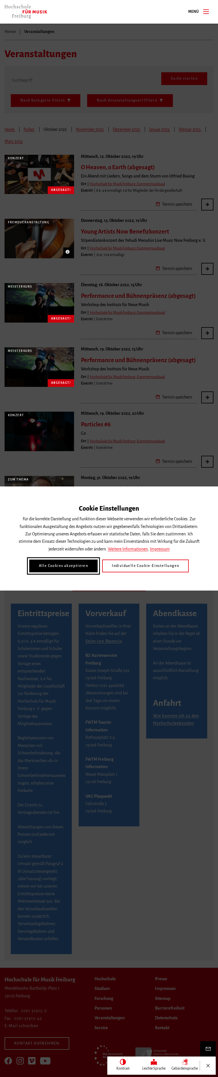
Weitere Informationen (128, 549)
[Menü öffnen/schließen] (208, 1066)
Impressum (160, 549)
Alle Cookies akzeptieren (63, 566)
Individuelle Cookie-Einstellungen (145, 566)
